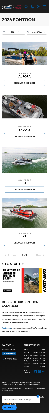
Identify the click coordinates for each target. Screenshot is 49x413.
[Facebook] (35, 371)
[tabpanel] (34, 358)
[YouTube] (43, 371)
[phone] (32, 7)
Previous (12, 255)
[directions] (38, 7)
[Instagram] (39, 371)
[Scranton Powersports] (12, 6)
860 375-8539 (11, 359)
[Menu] (44, 6)
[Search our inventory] (26, 7)
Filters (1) (15, 32)
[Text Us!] (9, 407)
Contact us (6, 328)
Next (38, 255)
